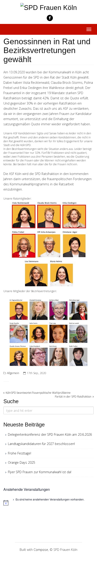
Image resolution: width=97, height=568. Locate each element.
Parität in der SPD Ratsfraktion (73, 396)
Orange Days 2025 (21, 462)
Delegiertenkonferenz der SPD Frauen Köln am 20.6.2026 (50, 434)
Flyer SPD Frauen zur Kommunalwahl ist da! (39, 472)
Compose (41, 549)
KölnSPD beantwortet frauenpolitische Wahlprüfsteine (38, 393)
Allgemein (13, 373)
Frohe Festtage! (19, 453)
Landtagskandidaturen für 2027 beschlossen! (41, 444)
